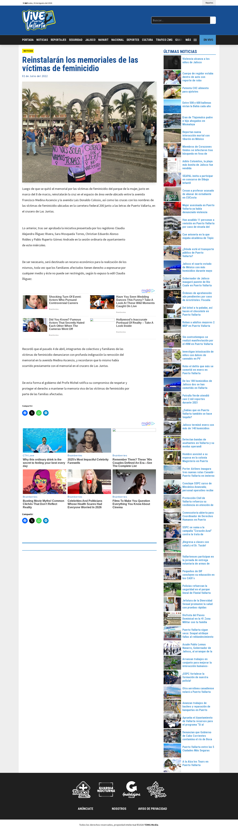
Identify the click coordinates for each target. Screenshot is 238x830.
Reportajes (58, 39)
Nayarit (103, 39)
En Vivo (208, 39)
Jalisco (90, 39)
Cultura (147, 39)
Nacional (117, 39)
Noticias (42, 39)
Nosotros (119, 808)
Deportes (133, 39)
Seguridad (75, 39)
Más (188, 39)
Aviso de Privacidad (152, 808)
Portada (28, 39)
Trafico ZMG (164, 39)
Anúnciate (85, 808)
